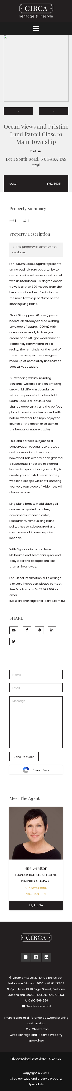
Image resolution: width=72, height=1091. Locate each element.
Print (33, 151)
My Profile (36, 905)
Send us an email (38, 1006)
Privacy (36, 770)
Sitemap (55, 1059)
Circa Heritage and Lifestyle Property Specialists (36, 1081)
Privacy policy (20, 1059)
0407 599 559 (38, 1000)
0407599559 (37, 888)
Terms (46, 770)
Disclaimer (39, 1059)
